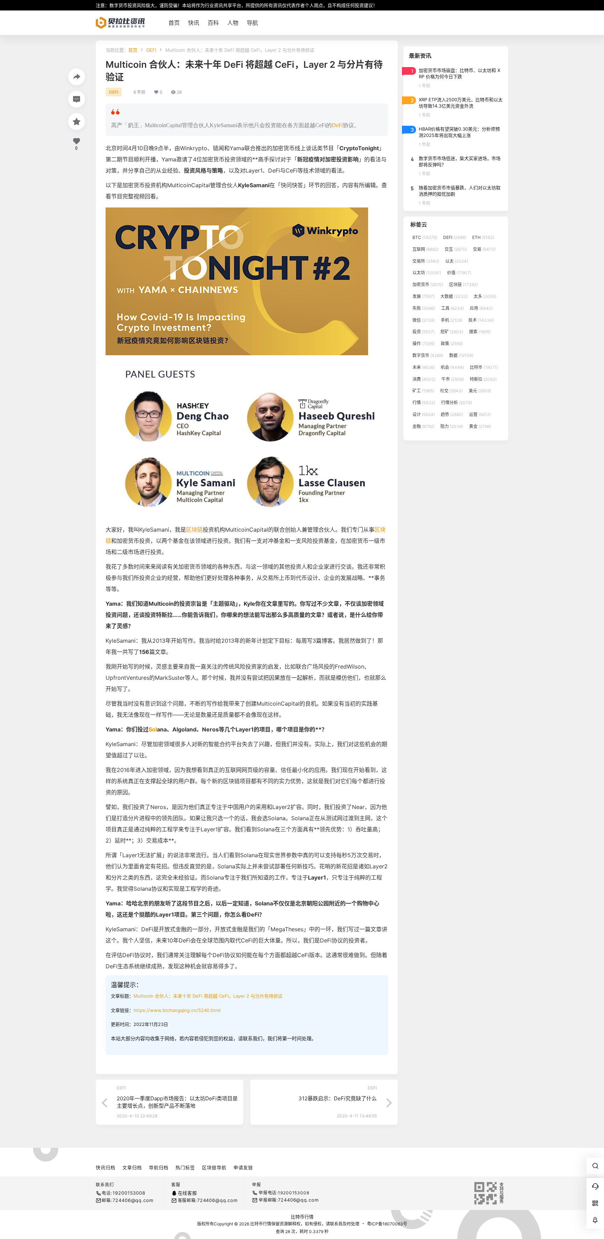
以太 (456, 261)
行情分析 (456, 402)
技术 (481, 320)
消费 (424, 379)
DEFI (151, 50)
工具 (452, 308)
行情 (423, 402)
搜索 (480, 331)
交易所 (425, 261)
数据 (461, 355)
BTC (424, 237)
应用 (481, 308)
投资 (423, 331)
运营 (480, 414)
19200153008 (129, 1193)
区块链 (194, 529)
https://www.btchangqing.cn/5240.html (177, 1010)
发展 (423, 296)
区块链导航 (214, 1167)
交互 (456, 249)
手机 (451, 320)
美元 (480, 390)
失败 (423, 308)
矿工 (423, 390)
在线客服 (187, 1193)
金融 (423, 426)
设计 (423, 414)
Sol (153, 729)
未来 (423, 367)
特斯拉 (483, 379)
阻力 (451, 426)
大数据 (454, 296)
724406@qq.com (133, 1200)
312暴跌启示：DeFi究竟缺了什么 (338, 1098)
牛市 (452, 379)
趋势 (452, 414)
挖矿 (451, 331)
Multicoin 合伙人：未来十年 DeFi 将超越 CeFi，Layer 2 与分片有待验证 (208, 996)
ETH (483, 237)
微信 (423, 320)
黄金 (480, 426)
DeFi (337, 125)
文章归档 (132, 1167)
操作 (423, 343)
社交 (451, 390)
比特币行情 (302, 1216)
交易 (484, 249)
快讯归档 (105, 1167)
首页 (132, 50)
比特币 (484, 367)
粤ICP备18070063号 (387, 1223)
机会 (452, 367)
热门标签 (185, 1167)
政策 (452, 343)
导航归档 (158, 1167)
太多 (485, 296)
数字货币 (427, 355)
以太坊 (426, 272)
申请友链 (243, 1167)
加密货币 (427, 284)
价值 (459, 272)
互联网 (425, 249)
